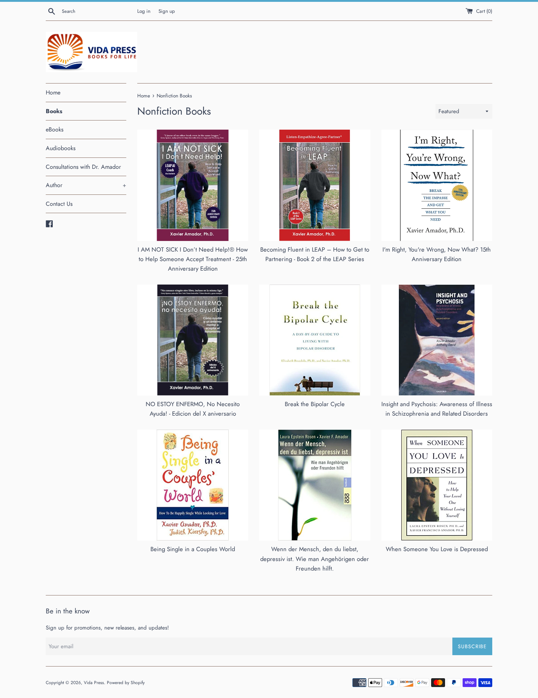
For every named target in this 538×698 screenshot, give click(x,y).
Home (53, 92)
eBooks (54, 129)
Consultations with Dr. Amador (83, 167)
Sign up (166, 11)
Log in (143, 11)
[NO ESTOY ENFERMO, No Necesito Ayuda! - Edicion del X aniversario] (192, 340)
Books (54, 111)
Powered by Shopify (126, 682)
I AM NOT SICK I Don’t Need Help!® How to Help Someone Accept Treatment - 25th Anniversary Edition (193, 259)
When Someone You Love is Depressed (437, 549)
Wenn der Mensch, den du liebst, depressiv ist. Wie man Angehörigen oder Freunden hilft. (314, 559)
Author (86, 185)
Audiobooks (60, 148)
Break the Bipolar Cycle (315, 404)
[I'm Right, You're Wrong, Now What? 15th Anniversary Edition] (436, 185)
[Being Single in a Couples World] (192, 485)
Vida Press (94, 682)
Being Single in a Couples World (192, 549)
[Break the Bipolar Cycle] (314, 340)
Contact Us (59, 204)
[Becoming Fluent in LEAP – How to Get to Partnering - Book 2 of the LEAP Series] (314, 185)
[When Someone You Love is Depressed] (436, 485)
